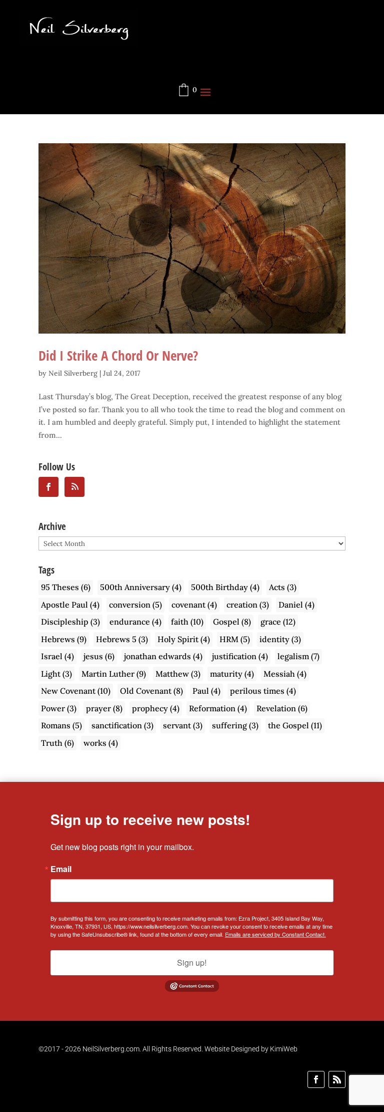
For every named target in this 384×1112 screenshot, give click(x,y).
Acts (282, 587)
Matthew (178, 674)
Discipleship (70, 622)
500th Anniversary (141, 587)
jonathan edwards (163, 656)
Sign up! (191, 962)
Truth (57, 743)
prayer (104, 708)
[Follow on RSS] (337, 1079)
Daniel (296, 605)
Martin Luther (114, 674)
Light (56, 674)
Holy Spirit (184, 639)
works (101, 743)
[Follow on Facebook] (316, 1079)
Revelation (282, 708)
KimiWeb (284, 1049)
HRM (235, 639)
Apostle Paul (70, 605)
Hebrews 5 (122, 639)
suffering (235, 725)
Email (61, 869)
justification (240, 656)
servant (182, 725)
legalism (299, 656)
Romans (61, 725)
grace (278, 622)
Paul (206, 691)
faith (187, 622)
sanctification (123, 725)
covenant (194, 605)
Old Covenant (151, 691)
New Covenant (75, 691)
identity (280, 639)
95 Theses (65, 587)
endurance (136, 622)
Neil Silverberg (73, 373)
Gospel (232, 622)
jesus (99, 656)
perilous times (263, 691)
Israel (57, 656)
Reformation (218, 708)
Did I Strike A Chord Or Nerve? (118, 355)
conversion (135, 605)
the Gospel (295, 725)
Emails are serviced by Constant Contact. (275, 934)
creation (247, 605)
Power (58, 708)
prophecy (156, 708)
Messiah (285, 674)
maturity (232, 674)
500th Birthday (225, 587)
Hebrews (63, 639)
